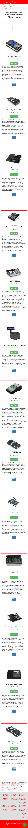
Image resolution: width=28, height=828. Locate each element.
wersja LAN (23, 30)
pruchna (8, 788)
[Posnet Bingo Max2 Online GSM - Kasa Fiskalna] (14, 674)
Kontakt (24, 817)
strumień (3, 789)
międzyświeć (13, 787)
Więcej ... (14, 83)
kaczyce (11, 786)
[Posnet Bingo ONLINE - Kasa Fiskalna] (14, 273)
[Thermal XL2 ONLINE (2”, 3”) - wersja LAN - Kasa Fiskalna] (14, 333)
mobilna (5, 21)
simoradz (19, 788)
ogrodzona (22, 787)
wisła (16, 789)
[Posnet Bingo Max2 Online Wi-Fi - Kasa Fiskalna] (14, 617)
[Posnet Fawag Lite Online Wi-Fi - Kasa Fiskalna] (14, 560)
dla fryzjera (20, 27)
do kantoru (3, 30)
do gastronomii (4, 27)
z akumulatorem (4, 24)
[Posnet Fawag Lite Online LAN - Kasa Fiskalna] (14, 217)
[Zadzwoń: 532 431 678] (24, 824)
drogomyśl (13, 784)
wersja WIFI (3, 33)
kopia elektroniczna (11, 21)
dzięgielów (17, 784)
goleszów (4, 785)
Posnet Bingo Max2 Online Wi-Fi (5, 811)
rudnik (15, 788)
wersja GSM (17, 30)
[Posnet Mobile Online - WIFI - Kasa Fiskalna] (14, 46)
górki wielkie (13, 785)
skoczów (23, 788)
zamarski (19, 789)
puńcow (12, 788)
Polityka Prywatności (21, 814)
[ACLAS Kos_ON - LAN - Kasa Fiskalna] (14, 388)
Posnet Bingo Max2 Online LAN (22, 796)
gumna (18, 785)
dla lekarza (10, 27)
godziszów (22, 784)
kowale (8, 787)
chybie (18, 783)
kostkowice (4, 787)
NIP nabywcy (10, 24)
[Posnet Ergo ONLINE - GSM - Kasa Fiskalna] (14, 444)
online (13, 30)
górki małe (8, 785)
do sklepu (18, 21)
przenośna (22, 21)
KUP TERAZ (14, 63)
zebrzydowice (4, 790)
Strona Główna (5, 8)
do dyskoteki (8, 30)
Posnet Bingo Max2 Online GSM (13, 811)
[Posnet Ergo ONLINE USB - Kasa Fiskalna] (14, 101)
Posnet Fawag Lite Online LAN (5, 800)
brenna (14, 783)
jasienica (3, 786)
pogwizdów (4, 788)
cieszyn (21, 783)
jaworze (7, 786)
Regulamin (24, 813)
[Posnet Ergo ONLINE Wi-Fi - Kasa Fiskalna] (14, 731)
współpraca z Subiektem (18, 24)
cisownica (4, 784)
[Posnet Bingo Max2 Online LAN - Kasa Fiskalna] (14, 159)
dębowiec (8, 784)
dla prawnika (15, 27)
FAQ (25, 816)
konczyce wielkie (20, 786)
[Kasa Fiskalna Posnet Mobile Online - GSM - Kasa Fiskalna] (14, 502)
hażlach (21, 785)
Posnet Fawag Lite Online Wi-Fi (22, 806)
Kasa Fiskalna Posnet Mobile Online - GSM (22, 802)
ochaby (17, 787)
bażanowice (10, 783)
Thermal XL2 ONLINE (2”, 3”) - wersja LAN (14, 800)
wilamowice (12, 789)
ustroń (7, 789)
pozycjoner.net (20, 824)
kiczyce (15, 786)
